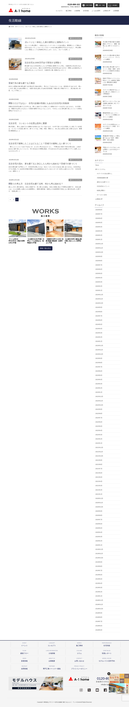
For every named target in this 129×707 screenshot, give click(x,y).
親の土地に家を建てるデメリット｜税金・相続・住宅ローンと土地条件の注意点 (111, 69)
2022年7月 (98, 418)
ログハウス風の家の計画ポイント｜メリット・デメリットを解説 (111, 57)
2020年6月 (98, 524)
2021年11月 (99, 452)
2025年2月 (98, 286)
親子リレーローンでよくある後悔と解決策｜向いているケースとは (111, 103)
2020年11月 (99, 502)
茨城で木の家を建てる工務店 (22, 83)
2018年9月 (98, 613)
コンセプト (52, 644)
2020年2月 (98, 541)
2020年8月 (98, 515)
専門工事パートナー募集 (52, 667)
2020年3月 (98, 536)
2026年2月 (98, 235)
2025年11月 (99, 248)
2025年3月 (98, 282)
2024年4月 (98, 328)
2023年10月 (99, 354)
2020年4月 (98, 532)
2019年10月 (99, 558)
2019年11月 (99, 553)
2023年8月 (98, 362)
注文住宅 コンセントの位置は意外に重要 (28, 123)
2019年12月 (99, 549)
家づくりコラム (75, 38)
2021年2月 (98, 490)
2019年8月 (98, 566)
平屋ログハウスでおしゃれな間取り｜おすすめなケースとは (111, 149)
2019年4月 (98, 583)
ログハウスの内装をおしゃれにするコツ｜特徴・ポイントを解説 (111, 126)
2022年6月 (98, 422)
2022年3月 (98, 434)
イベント (24, 644)
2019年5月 (98, 579)
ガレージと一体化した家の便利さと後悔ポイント (47, 42)
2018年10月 (99, 609)
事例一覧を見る (45, 248)
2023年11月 (99, 350)
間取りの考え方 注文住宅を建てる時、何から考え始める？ (36, 184)
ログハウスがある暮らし (104, 173)
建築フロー (24, 652)
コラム (79, 652)
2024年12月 (99, 294)
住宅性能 (106, 644)
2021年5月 (98, 477)
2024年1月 (98, 341)
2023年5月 (98, 375)
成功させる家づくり (103, 182)
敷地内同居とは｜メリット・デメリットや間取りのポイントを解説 (111, 115)
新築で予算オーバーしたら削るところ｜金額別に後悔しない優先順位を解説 (111, 80)
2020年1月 (98, 545)
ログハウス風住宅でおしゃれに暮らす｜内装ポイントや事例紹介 (111, 92)
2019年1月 (98, 596)
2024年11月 (99, 299)
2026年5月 (98, 222)
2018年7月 (98, 621)
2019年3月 (98, 587)
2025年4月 (98, 277)
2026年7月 (98, 214)
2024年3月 (98, 333)
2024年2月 (98, 337)
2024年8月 (98, 311)
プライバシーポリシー (79, 667)
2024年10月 (99, 303)
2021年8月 (98, 464)
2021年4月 (98, 481)
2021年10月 (99, 456)
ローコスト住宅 (102, 195)
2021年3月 (98, 485)
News (97, 165)
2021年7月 (98, 468)
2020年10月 (99, 507)
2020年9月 (98, 511)
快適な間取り (101, 190)
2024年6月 (98, 320)
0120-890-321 (70, 5)
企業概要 (52, 660)
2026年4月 (98, 227)
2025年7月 (98, 265)
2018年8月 (98, 617)
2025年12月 (99, 244)
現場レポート (107, 652)
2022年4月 (98, 430)
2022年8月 (98, 413)
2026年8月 (98, 210)
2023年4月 (98, 379)
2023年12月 (99, 345)
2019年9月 (98, 562)
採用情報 (24, 667)
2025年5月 (98, 273)
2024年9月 (98, 307)
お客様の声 (98, 199)
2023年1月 (98, 392)
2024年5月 (98, 324)
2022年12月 (99, 396)
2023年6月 (98, 371)
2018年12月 (99, 600)
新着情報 (24, 660)
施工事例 (79, 644)
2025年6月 (98, 269)
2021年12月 (99, 447)
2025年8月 (98, 260)
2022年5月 (98, 426)
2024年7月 (98, 316)
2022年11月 (99, 401)
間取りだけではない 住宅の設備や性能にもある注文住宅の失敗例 (39, 103)
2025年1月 (98, 290)
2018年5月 (98, 630)
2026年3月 (98, 231)
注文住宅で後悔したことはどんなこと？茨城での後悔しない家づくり (40, 143)
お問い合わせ (79, 660)
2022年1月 (98, 443)
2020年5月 (98, 528)
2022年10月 (99, 405)
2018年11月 (99, 604)
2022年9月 (98, 409)
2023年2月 (98, 388)
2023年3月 (98, 384)
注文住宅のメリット (103, 186)
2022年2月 (98, 439)
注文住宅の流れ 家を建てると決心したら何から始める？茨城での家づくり (43, 164)
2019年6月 (98, 575)
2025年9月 (98, 256)
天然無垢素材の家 (102, 178)
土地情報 (52, 652)
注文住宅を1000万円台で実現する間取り (43, 63)
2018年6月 (98, 626)
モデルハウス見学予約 (107, 660)
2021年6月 (98, 473)
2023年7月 (98, 367)
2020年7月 (98, 519)
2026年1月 (98, 239)
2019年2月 (98, 592)
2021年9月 (98, 460)
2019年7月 (98, 570)
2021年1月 (98, 494)
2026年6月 (98, 218)
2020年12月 (99, 498)
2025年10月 (99, 252)
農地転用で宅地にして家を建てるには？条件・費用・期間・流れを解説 (111, 138)
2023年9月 (98, 358)
